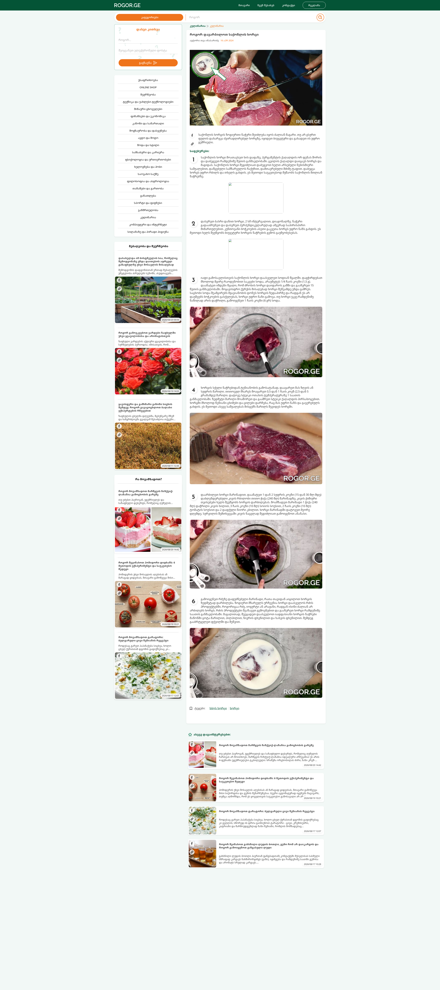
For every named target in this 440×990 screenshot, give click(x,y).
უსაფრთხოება (148, 80)
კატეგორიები (149, 17)
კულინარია (148, 217)
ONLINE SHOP (148, 87)
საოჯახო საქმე (148, 174)
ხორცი (234, 708)
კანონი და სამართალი (148, 123)
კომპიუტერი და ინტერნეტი (148, 224)
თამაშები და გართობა (148, 188)
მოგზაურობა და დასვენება (148, 130)
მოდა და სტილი (148, 145)
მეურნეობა (148, 94)
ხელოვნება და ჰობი (148, 166)
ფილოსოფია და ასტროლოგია (148, 181)
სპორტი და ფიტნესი (148, 203)
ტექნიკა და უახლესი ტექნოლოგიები (148, 101)
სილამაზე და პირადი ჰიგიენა (148, 231)
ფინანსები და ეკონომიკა (148, 116)
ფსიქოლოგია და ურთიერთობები (148, 159)
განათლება (148, 195)
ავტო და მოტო (148, 137)
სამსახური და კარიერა (148, 152)
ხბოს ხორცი (218, 708)
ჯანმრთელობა (148, 210)
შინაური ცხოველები (148, 109)
